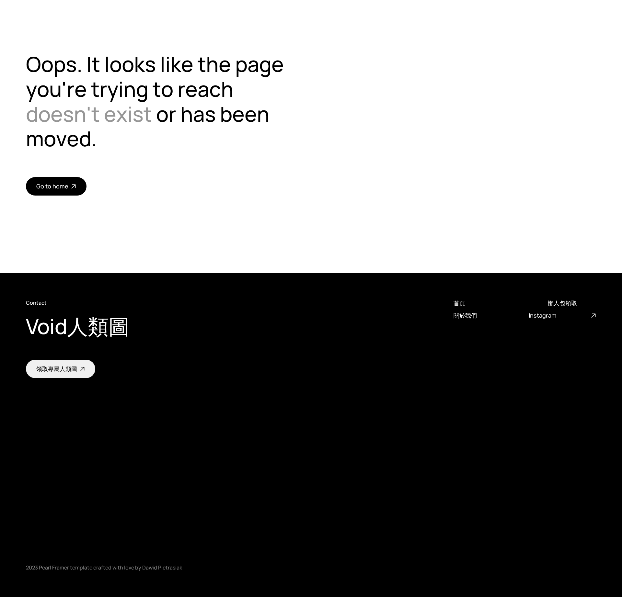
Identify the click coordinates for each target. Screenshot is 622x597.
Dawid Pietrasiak (162, 567)
